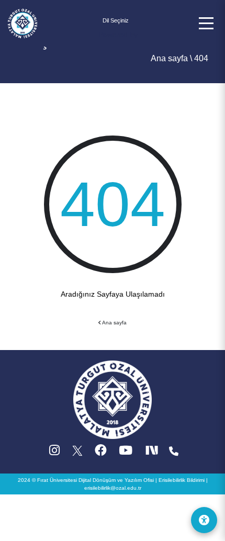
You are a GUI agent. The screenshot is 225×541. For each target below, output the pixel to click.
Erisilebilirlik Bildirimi (182, 480)
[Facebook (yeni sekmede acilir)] (100, 453)
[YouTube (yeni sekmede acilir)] (126, 453)
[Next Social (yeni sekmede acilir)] (152, 453)
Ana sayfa (169, 58)
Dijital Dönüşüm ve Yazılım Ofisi (116, 480)
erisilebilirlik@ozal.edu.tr (112, 488)
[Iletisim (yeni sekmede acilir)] (173, 453)
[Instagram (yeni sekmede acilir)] (54, 453)
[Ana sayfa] (22, 22)
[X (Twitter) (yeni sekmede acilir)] (77, 453)
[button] (206, 23)
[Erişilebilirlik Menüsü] (204, 520)
